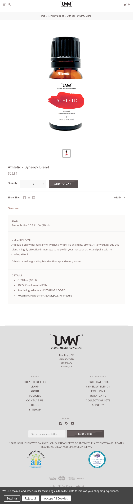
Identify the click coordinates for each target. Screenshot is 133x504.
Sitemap (35, 409)
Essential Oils (98, 382)
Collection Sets (98, 400)
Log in (52, 486)
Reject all (31, 498)
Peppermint (37, 295)
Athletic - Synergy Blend (79, 15)
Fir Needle (65, 295)
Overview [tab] (13, 208)
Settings (12, 498)
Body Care (98, 396)
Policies (35, 396)
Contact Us (34, 400)
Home (42, 15)
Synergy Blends (56, 15)
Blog (35, 405)
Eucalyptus (51, 295)
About (34, 391)
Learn (34, 386)
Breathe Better (35, 382)
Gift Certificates (65, 486)
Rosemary (23, 295)
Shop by (98, 405)
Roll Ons (98, 391)
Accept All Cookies (56, 498)
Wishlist (118, 197)
